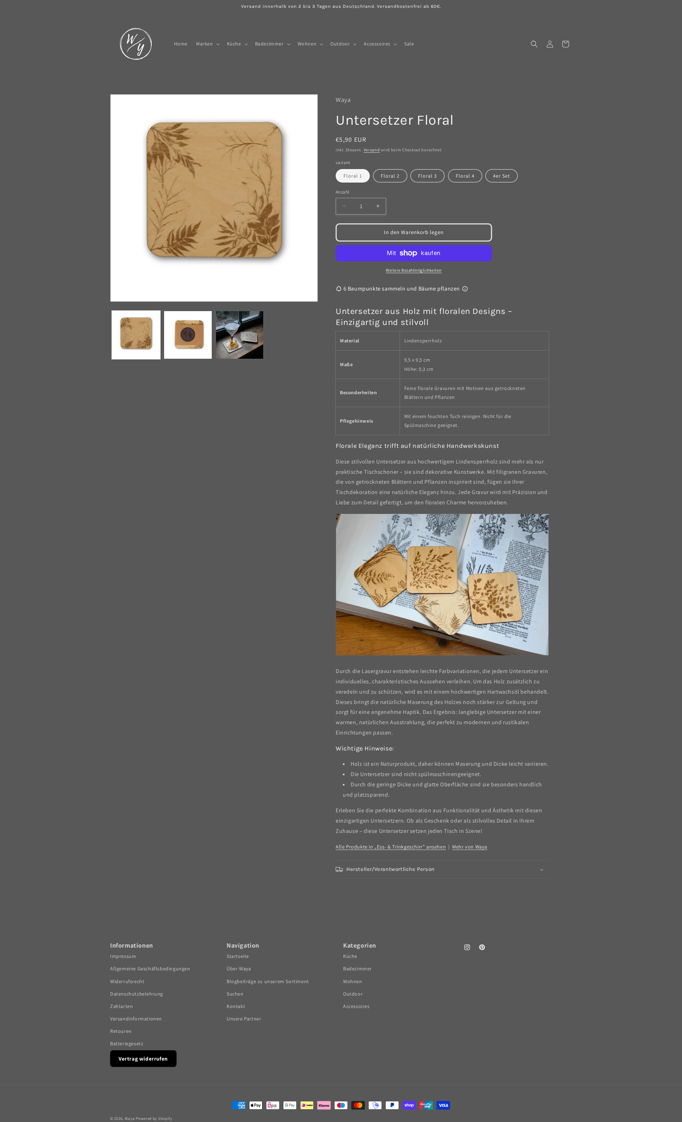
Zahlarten (121, 1006)
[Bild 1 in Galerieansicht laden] (136, 335)
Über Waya (239, 968)
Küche (350, 956)
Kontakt (236, 1006)
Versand (372, 149)
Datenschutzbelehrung (136, 994)
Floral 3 (427, 176)
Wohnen (352, 981)
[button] (207, 43)
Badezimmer (357, 968)
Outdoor (353, 994)
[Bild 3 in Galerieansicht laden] (188, 335)
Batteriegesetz (126, 1043)
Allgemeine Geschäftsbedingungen (150, 968)
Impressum (123, 956)
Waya (130, 1118)
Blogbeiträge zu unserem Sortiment (268, 981)
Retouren (121, 1031)
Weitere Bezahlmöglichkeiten (414, 270)
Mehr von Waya (469, 846)
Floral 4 (465, 176)
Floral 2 (390, 176)
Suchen (235, 994)
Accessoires (356, 1006)
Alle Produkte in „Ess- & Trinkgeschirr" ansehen (391, 846)
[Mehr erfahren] (465, 289)
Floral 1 (352, 176)
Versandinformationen (136, 1018)
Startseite (238, 956)
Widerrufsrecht (127, 981)
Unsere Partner (244, 1018)
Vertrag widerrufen (143, 1058)
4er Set (501, 176)
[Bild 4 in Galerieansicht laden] (240, 335)
